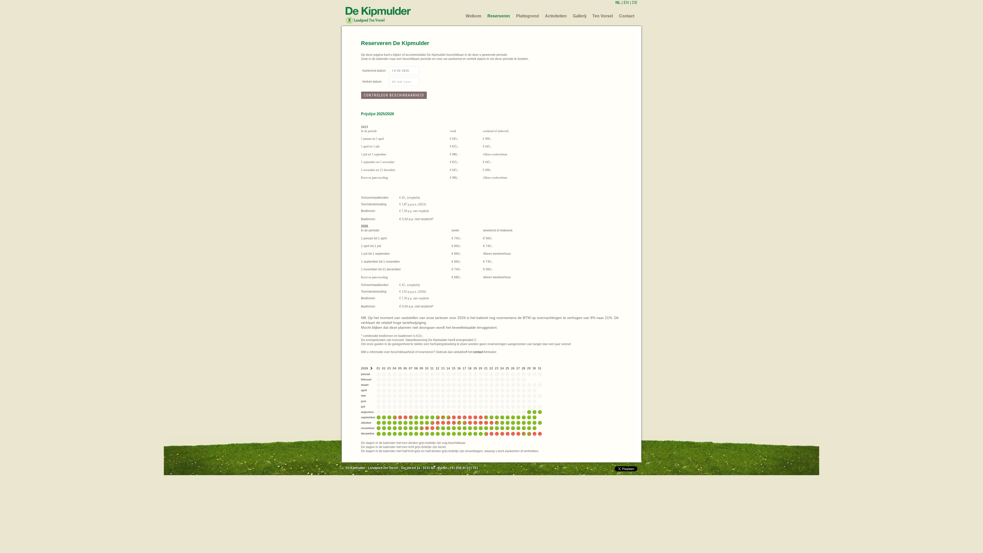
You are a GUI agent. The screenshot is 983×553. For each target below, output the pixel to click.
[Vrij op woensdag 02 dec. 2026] (384, 433)
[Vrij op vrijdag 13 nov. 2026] (443, 428)
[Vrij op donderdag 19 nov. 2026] (475, 428)
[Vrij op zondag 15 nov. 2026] (454, 428)
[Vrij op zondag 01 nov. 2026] (379, 428)
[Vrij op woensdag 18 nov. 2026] (470, 428)
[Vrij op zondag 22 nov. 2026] (491, 428)
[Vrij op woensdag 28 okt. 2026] (524, 422)
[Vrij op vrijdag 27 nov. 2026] (518, 428)
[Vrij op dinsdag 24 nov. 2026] (502, 428)
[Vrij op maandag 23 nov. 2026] (497, 428)
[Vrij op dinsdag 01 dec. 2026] (379, 433)
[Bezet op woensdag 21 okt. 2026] (486, 422)
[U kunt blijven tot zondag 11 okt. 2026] (432, 422)
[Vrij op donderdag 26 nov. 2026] (513, 428)
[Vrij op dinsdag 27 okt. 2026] (518, 422)
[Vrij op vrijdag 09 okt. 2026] (422, 422)
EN (626, 2)
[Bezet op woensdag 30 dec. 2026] (534, 433)
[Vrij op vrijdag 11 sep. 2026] (432, 417)
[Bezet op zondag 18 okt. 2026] (470, 422)
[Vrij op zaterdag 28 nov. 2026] (524, 428)
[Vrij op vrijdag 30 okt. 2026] (534, 422)
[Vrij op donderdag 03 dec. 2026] (389, 433)
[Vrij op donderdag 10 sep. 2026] (427, 417)
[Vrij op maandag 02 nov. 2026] (384, 428)
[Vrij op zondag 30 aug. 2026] (534, 411)
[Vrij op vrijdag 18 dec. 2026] (470, 433)
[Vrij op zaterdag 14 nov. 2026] (448, 428)
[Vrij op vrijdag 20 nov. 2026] (481, 428)
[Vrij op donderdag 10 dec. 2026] (427, 433)
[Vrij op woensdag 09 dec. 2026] (422, 433)
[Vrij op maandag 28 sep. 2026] (524, 417)
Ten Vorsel (602, 16)
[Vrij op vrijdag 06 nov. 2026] (405, 428)
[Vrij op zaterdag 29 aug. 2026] (529, 411)
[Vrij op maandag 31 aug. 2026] (540, 411)
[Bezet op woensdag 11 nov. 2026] (432, 428)
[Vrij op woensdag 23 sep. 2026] (497, 417)
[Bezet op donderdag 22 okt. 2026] (491, 422)
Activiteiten (556, 16)
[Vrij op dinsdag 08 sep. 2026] (416, 417)
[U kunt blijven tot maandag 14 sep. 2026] (448, 417)
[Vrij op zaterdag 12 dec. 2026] (438, 433)
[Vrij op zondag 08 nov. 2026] (416, 428)
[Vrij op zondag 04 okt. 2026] (395, 422)
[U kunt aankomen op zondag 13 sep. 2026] (443, 417)
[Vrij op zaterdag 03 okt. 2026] (389, 422)
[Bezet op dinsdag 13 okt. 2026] (443, 422)
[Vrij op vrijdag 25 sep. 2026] (508, 417)
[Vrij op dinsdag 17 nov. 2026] (465, 428)
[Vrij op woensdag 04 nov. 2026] (395, 428)
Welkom (473, 16)
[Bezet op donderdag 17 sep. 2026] (465, 417)
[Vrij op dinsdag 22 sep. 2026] (491, 417)
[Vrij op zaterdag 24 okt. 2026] (502, 422)
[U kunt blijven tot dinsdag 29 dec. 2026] (529, 433)
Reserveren (498, 16)
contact (478, 352)
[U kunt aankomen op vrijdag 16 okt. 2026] (459, 422)
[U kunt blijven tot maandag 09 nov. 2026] (422, 428)
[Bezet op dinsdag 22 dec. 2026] (491, 433)
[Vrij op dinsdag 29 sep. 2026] (529, 417)
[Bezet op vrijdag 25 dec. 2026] (508, 433)
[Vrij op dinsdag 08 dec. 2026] (416, 433)
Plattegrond (527, 16)
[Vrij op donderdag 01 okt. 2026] (379, 422)
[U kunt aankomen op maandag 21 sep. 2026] (486, 417)
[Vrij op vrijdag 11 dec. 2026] (432, 433)
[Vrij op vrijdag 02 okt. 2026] (384, 422)
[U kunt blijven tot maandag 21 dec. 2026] (486, 433)
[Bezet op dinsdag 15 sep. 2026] (454, 417)
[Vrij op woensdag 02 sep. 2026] (384, 417)
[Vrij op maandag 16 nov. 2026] (459, 428)
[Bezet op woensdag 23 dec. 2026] (497, 433)
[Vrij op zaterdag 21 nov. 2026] (486, 428)
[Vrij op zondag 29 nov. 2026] (529, 428)
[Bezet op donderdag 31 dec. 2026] (540, 433)
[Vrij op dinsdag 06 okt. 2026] (405, 422)
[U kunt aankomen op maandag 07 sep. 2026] (411, 417)
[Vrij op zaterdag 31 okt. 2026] (540, 422)
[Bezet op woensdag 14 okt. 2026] (448, 422)
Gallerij (579, 16)
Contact (626, 16)
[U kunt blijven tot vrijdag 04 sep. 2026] (395, 417)
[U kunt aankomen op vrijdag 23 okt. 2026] (497, 422)
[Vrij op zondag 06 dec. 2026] (405, 433)
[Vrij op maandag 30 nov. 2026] (534, 428)
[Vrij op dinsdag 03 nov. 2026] (389, 428)
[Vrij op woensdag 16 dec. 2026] (459, 433)
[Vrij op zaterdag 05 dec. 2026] (400, 433)
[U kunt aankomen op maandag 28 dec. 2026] (524, 433)
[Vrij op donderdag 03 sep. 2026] (389, 417)
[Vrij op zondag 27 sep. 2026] (518, 417)
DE (634, 2)
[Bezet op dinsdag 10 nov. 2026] (427, 428)
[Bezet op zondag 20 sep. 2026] (481, 417)
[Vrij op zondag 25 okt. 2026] (508, 422)
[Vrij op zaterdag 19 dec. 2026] (475, 433)
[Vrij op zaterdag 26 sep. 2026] (513, 417)
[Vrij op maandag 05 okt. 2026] (400, 422)
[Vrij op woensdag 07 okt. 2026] (411, 422)
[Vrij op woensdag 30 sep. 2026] (534, 417)
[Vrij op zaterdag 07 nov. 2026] (411, 428)
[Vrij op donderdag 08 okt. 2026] (416, 422)
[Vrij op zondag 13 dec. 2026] (443, 433)
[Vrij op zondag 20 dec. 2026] (481, 433)
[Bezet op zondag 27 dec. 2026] (518, 433)
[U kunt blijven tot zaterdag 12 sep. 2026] (438, 417)
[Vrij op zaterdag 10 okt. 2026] (427, 422)
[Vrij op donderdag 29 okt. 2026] (529, 422)
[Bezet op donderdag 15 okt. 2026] (454, 422)
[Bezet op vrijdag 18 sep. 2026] (470, 417)
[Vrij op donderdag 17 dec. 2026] (465, 433)
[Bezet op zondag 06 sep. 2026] (405, 417)
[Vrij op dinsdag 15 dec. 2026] (454, 433)
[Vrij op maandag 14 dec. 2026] (448, 433)
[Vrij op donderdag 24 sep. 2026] (502, 417)
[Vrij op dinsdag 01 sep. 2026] (379, 417)
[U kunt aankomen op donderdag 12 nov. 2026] (438, 428)
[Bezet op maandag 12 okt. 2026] (438, 422)
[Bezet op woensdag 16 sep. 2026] (459, 417)
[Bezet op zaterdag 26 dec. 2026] (513, 433)
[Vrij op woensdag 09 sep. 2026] (422, 417)
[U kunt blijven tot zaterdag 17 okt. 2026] (465, 422)
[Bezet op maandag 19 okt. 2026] (475, 422)
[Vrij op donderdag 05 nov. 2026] (400, 428)
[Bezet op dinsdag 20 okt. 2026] (481, 422)
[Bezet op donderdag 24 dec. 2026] (502, 433)
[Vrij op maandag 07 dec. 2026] (411, 433)
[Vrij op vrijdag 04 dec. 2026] (395, 433)
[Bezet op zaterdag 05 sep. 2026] (400, 417)
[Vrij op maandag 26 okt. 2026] (513, 422)
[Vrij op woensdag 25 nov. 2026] (508, 428)
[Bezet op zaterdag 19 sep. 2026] (475, 417)
